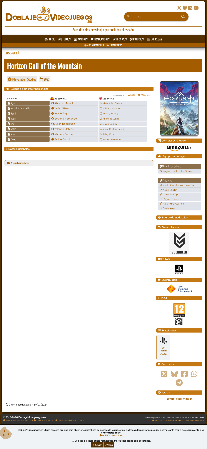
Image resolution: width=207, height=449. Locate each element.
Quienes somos (26, 420)
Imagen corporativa (65, 420)
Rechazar (98, 444)
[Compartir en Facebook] (184, 374)
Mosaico (145, 95)
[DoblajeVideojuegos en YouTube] (196, 8)
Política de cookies (112, 435)
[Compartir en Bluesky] (174, 374)
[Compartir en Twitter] (164, 374)
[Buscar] (183, 16)
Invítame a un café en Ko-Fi (165, 420)
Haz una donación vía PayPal (192, 420)
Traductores (101, 39)
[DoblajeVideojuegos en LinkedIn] (190, 8)
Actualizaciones (95, 45)
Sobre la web (10, 420)
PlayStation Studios (24, 79)
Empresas (156, 39)
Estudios (138, 39)
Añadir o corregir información (180, 398)
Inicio (51, 39)
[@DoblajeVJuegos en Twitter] (179, 8)
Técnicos (121, 39)
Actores (82, 39)
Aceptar (110, 444)
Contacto (80, 420)
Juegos (66, 39)
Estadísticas (115, 45)
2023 (46, 79)
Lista (132, 95)
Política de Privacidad (45, 420)
